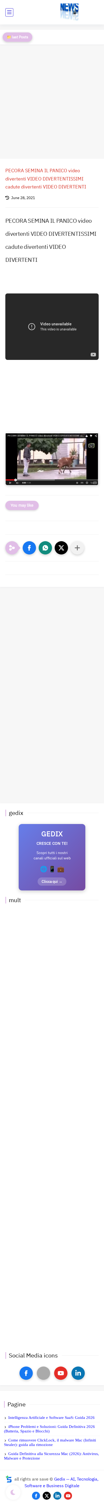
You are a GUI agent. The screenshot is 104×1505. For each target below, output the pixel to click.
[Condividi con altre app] (77, 547)
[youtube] (60, 1373)
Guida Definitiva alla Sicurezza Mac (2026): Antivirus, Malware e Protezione (51, 1456)
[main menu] (9, 12)
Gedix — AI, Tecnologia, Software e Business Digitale (61, 1482)
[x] (43, 1373)
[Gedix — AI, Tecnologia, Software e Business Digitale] (69, 12)
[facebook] (26, 1373)
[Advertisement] (52, 101)
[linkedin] (78, 1373)
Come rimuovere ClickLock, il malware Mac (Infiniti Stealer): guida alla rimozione (50, 1442)
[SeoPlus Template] (9, 1479)
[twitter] (47, 1496)
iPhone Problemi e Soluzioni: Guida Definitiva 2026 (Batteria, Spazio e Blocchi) (49, 1428)
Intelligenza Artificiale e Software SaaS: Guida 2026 (51, 1417)
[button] (29, 547)
